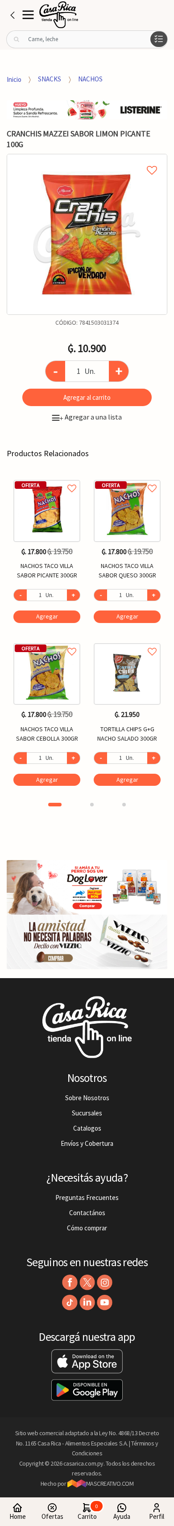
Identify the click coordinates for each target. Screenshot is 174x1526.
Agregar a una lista (90, 416)
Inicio (14, 79)
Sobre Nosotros (87, 1098)
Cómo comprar (87, 1228)
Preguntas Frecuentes (87, 1197)
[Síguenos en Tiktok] (70, 1302)
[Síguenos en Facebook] (70, 1282)
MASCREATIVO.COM (110, 1483)
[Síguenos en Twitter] (87, 1282)
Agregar (47, 616)
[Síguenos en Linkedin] (87, 1302)
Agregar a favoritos (47, 478)
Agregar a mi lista (87, 160)
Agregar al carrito (87, 397)
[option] (87, 234)
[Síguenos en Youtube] (104, 1302)
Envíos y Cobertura (87, 1143)
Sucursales (87, 1113)
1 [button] (55, 804)
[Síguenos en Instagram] (104, 1282)
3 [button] (124, 804)
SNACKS (49, 79)
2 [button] (92, 804)
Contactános (87, 1212)
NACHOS (90, 79)
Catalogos (87, 1128)
